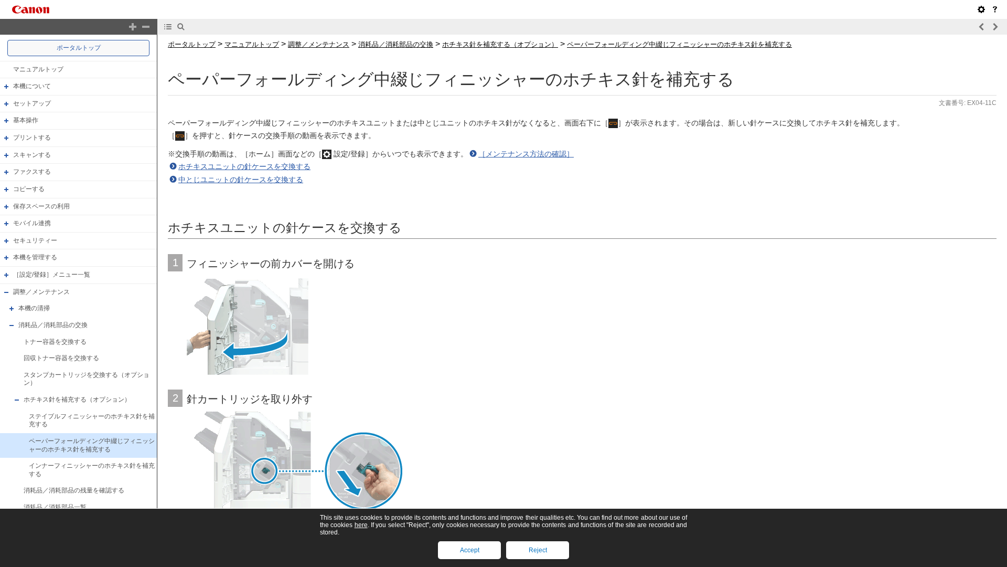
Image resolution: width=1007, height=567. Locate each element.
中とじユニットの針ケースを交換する (240, 179)
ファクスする (32, 171)
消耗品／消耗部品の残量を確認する (74, 491)
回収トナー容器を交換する (61, 358)
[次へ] (995, 27)
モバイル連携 (32, 223)
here (361, 525)
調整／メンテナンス (41, 292)
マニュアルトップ (38, 69)
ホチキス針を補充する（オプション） (77, 399)
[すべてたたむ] (146, 27)
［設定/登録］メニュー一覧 (51, 274)
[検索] (181, 27)
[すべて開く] (132, 27)
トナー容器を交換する (55, 341)
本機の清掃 (34, 308)
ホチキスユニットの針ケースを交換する (244, 166)
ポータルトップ (79, 47)
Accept (469, 550)
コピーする (29, 189)
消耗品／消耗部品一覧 (55, 507)
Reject (538, 550)
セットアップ (32, 103)
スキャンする (32, 155)
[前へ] (982, 27)
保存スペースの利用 (41, 206)
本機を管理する (35, 257)
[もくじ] (168, 27)
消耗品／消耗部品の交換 (53, 325)
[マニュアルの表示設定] (981, 9)
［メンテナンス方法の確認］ (526, 154)
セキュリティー (35, 240)
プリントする (32, 137)
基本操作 (25, 120)
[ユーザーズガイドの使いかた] (995, 9)
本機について (32, 86)
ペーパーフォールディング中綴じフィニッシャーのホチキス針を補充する (92, 445)
